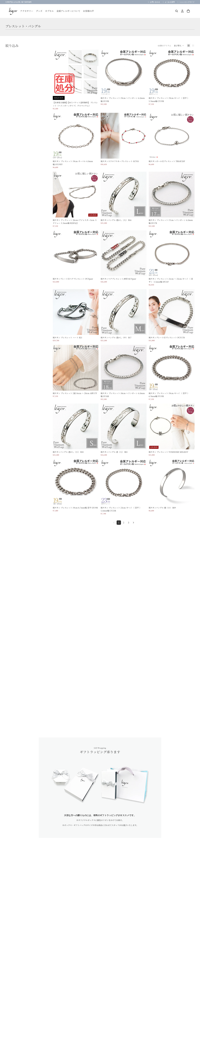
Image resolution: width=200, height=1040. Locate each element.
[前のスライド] (57, 73)
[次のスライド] (94, 73)
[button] (179, 46)
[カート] (188, 11)
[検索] (177, 11)
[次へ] (133, 522)
